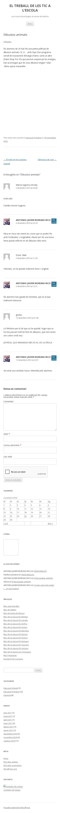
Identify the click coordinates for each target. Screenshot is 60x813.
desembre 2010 (10, 734)
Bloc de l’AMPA (9, 609)
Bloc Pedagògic (10, 655)
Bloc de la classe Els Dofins (15, 623)
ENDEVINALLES (40, 571)
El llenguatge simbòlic (43, 578)
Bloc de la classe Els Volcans (15, 648)
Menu (30, 24)
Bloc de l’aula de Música (13, 613)
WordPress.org (10, 769)
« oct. (6, 523)
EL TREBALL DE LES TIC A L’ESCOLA (30, 8)
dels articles (10, 762)
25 (25, 516)
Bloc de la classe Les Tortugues (17, 652)
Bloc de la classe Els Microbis (16, 631)
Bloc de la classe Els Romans (16, 641)
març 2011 (7, 723)
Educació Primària (33, 137)
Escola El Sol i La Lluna (13, 659)
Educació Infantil (10, 688)
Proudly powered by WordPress (16, 807)
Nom (6, 434)
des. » (50, 523)
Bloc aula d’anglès (11, 606)
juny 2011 (7, 712)
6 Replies (7, 41)
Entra (5, 758)
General (7, 695)
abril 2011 (7, 719)
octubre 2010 (9, 741)
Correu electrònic (12, 445)
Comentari (8, 401)
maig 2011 (7, 716)
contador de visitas (11, 790)
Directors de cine (47, 159)
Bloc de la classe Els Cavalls (15, 620)
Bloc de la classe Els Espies (15, 627)
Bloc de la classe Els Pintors (15, 638)
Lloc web (7, 456)
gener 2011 (8, 730)
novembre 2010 (10, 737)
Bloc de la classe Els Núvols (15, 634)
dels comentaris (12, 765)
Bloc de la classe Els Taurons (16, 645)
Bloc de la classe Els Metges (15, 616)
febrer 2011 (8, 726)
